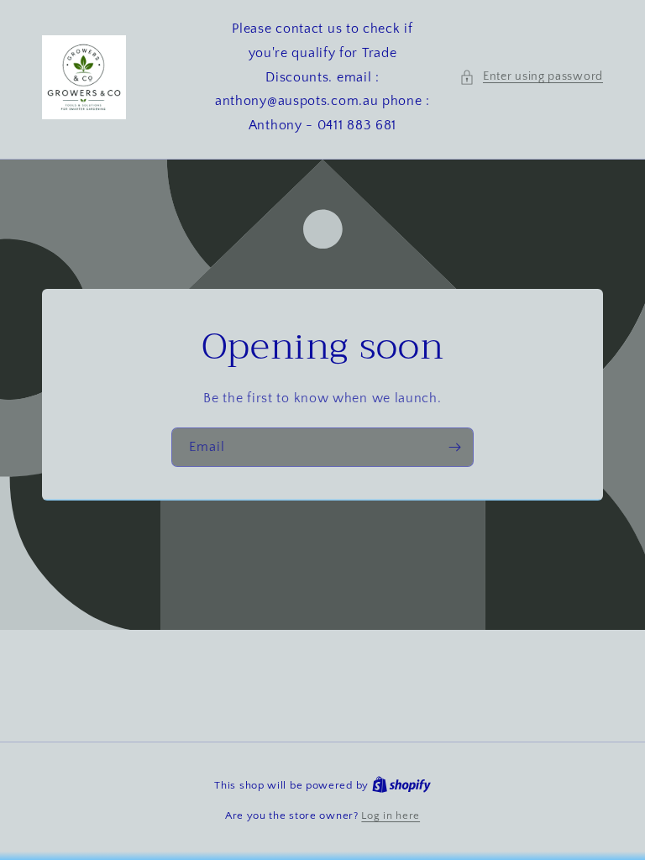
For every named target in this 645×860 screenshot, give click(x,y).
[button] (531, 76)
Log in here (390, 815)
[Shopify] (401, 785)
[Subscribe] (454, 447)
